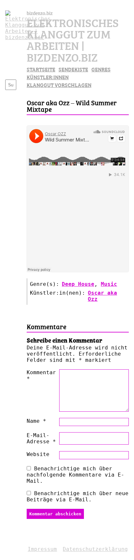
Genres (101, 69)
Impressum (42, 549)
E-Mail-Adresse (41, 438)
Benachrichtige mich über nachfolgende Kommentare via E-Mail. (75, 474)
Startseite (41, 69)
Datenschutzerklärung (95, 549)
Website (38, 454)
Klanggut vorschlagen (59, 85)
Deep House (78, 284)
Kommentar (41, 375)
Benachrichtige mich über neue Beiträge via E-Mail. (77, 496)
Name (36, 421)
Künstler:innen (48, 77)
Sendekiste (73, 69)
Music (109, 284)
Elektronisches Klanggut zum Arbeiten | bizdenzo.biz (73, 39)
